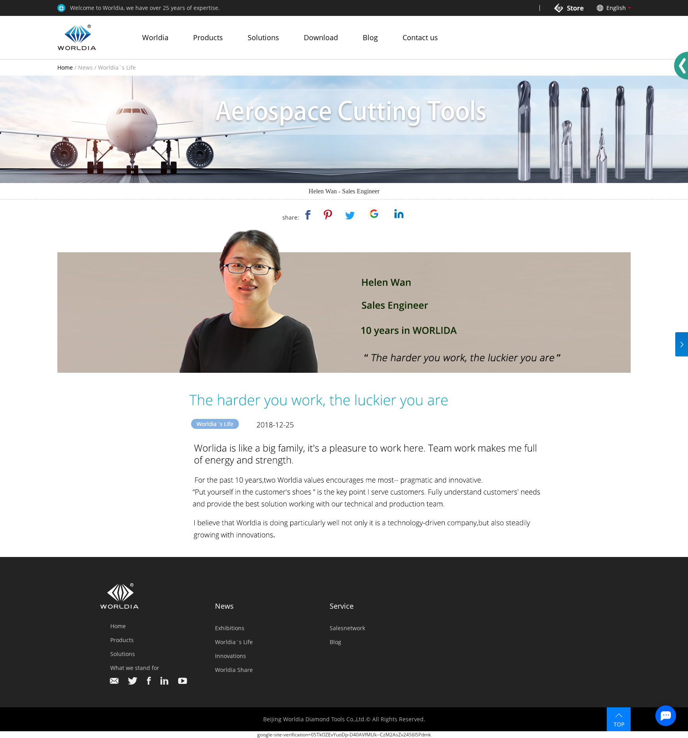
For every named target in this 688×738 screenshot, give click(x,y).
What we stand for (134, 668)
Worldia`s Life (117, 67)
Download (321, 37)
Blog (370, 37)
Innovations (230, 656)
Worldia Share (234, 670)
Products (208, 37)
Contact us (420, 37)
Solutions (263, 37)
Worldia (155, 37)
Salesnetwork (347, 628)
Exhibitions (229, 628)
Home (65, 67)
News (85, 67)
